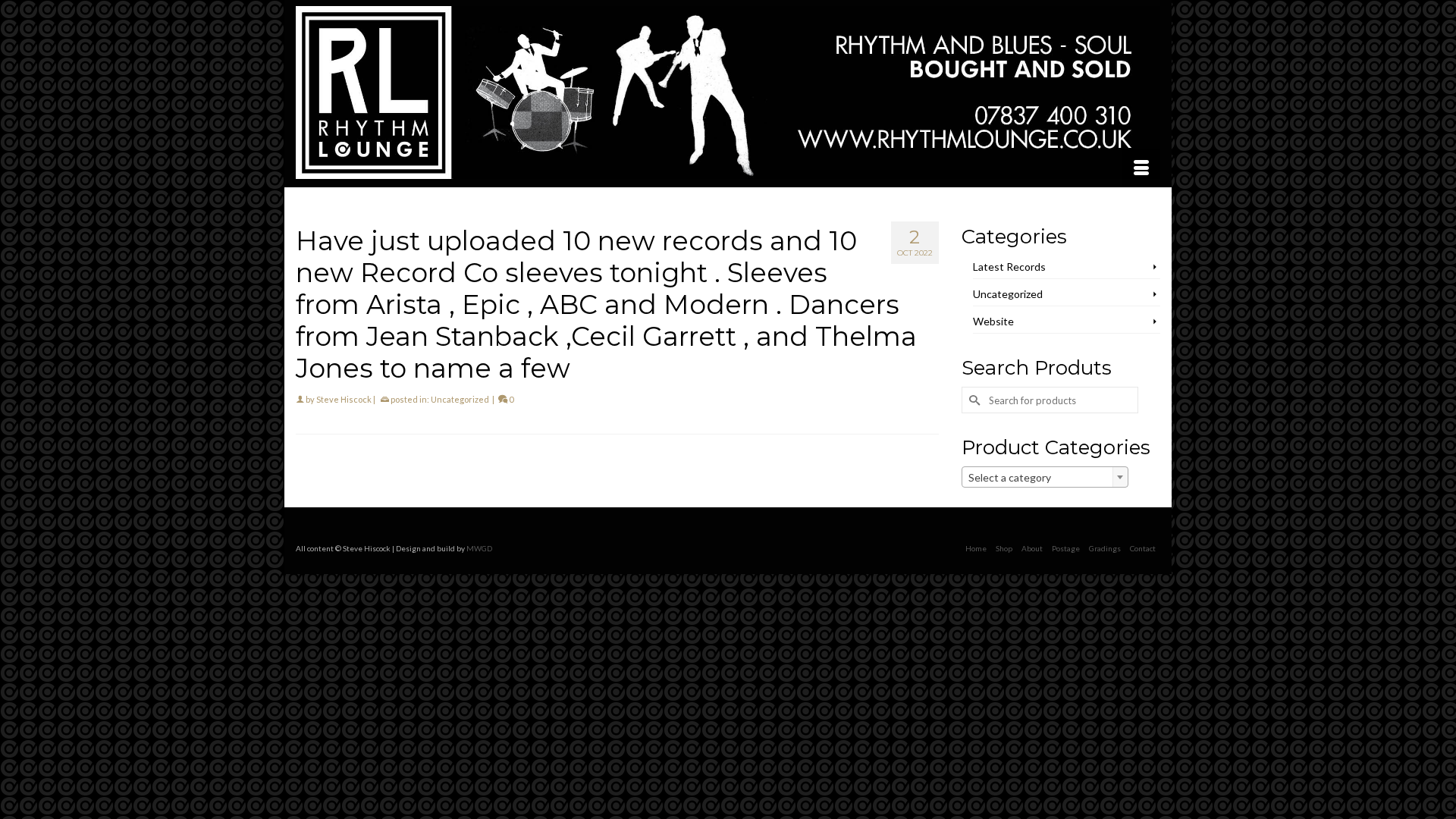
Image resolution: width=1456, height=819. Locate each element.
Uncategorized (460, 399)
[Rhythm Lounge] (728, 92)
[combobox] (1045, 477)
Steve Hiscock (344, 399)
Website (993, 321)
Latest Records (1009, 266)
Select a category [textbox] (1009, 477)
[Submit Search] (973, 400)
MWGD (479, 548)
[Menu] (1141, 168)
